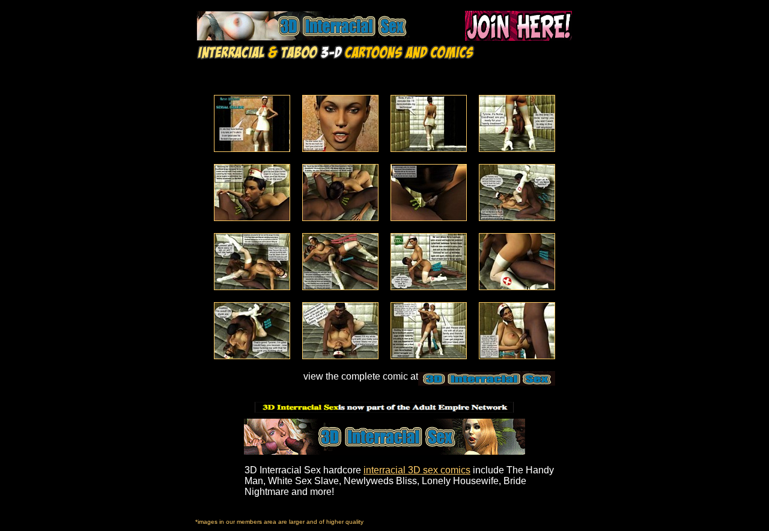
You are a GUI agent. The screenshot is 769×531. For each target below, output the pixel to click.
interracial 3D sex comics (416, 470)
